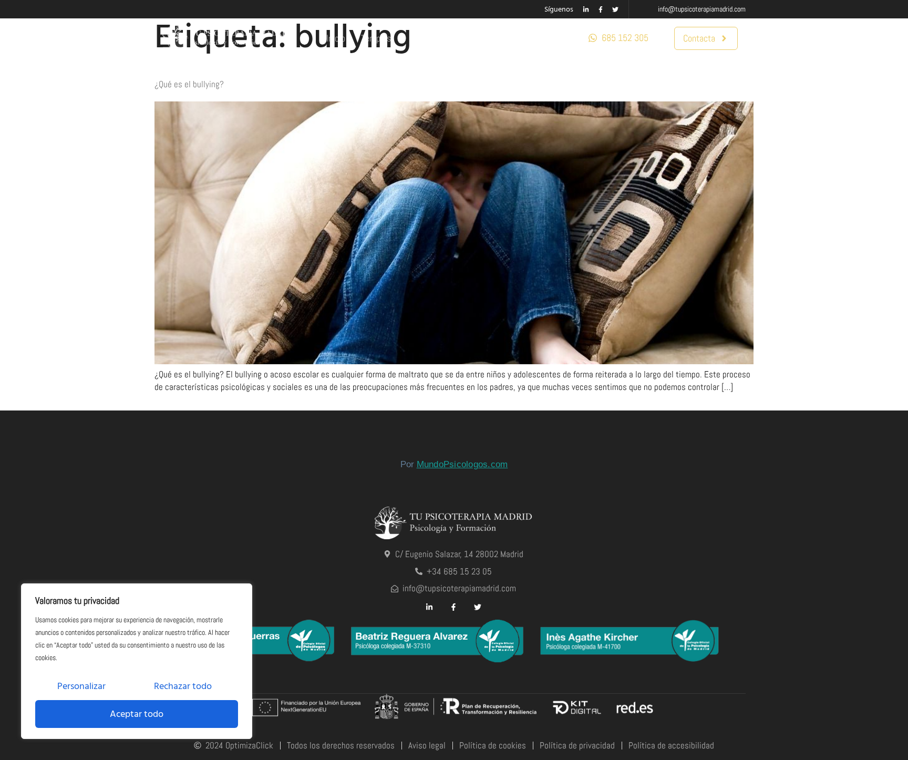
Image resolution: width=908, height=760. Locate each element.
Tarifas (433, 38)
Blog (469, 38)
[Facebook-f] (600, 9)
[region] (136, 661)
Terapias (376, 38)
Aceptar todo (136, 714)
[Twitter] (615, 9)
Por (454, 464)
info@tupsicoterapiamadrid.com (702, 9)
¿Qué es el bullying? (189, 84)
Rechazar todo (183, 686)
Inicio (335, 38)
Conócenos (511, 38)
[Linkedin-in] (586, 9)
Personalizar (81, 686)
